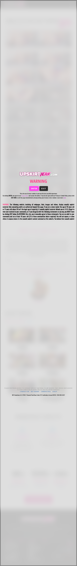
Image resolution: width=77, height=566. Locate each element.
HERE (64, 198)
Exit (43, 188)
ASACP (54, 391)
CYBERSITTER (24, 391)
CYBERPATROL (46, 391)
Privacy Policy (24, 196)
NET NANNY (35, 391)
